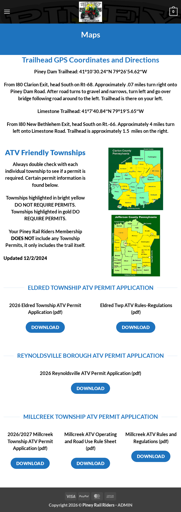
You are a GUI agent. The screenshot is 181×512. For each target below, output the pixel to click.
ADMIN (125, 505)
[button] (7, 11)
